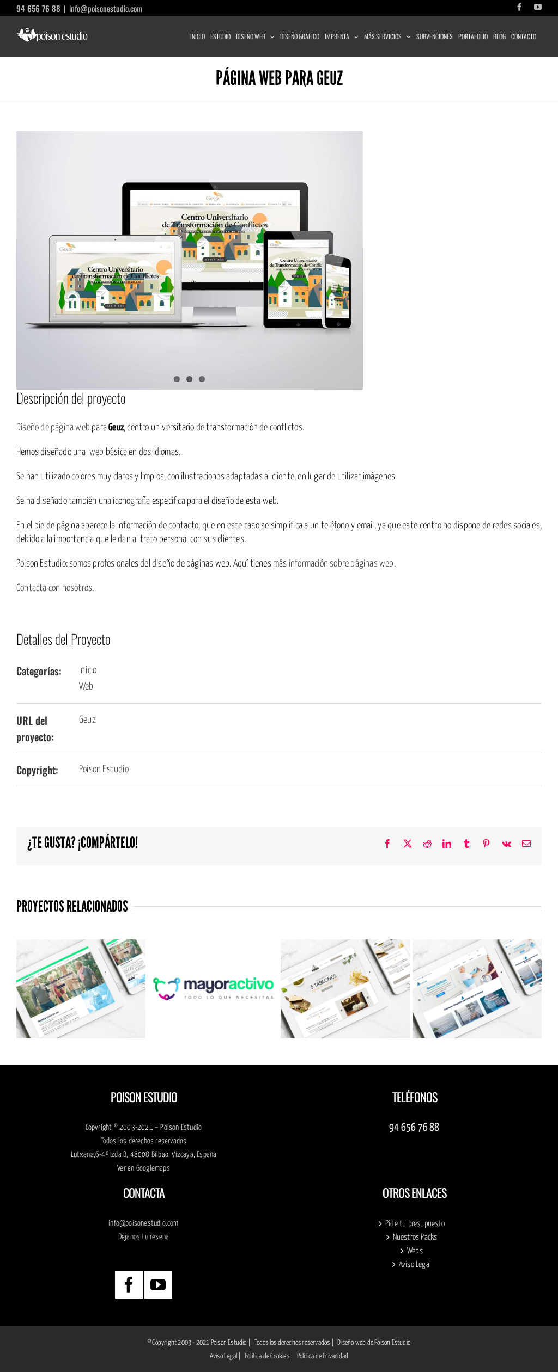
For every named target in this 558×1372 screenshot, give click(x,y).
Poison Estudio (104, 769)
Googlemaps (153, 1168)
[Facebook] (128, 1285)
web (96, 452)
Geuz (87, 720)
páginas (364, 564)
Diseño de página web (53, 428)
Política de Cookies (267, 1356)
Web (86, 687)
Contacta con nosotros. (55, 588)
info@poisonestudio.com (105, 8)
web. (387, 564)
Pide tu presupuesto (415, 1224)
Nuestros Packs (415, 1237)
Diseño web (351, 1342)
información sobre (320, 564)
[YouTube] (158, 1285)
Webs (415, 1251)
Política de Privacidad (322, 1356)
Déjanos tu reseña (143, 1237)
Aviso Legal (415, 1264)
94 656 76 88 (38, 8)
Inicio (87, 670)
